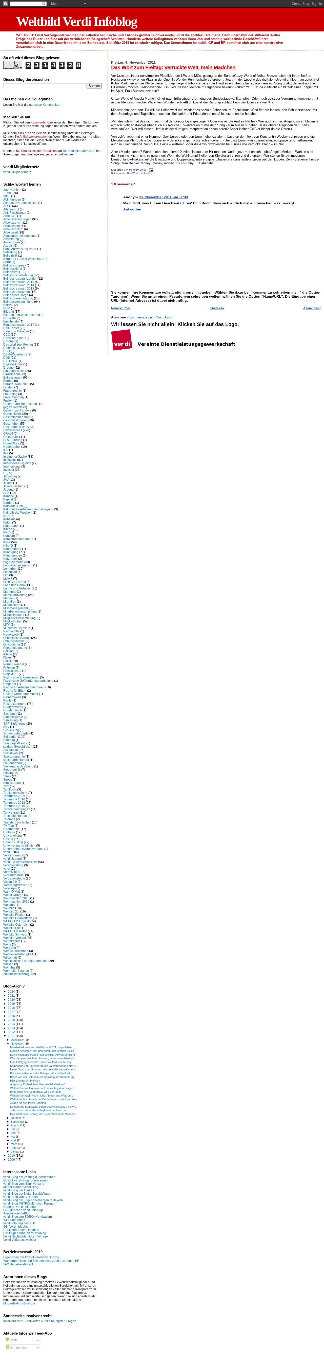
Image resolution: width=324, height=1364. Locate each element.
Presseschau (12, 670)
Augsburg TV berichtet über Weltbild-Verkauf (37, 1084)
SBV (6, 726)
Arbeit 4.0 (9, 216)
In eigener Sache (15, 456)
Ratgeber (9, 684)
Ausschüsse (11, 242)
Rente (7, 700)
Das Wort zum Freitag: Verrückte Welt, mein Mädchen (173, 67)
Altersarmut (11, 209)
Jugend (8, 489)
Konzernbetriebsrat (16, 539)
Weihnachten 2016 (16, 901)
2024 (12, 991)
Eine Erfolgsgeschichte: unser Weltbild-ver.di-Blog (40, 1062)
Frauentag (10, 394)
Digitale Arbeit (13, 364)
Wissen (8, 964)
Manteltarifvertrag (15, 595)
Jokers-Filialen (13, 486)
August (15, 1125)
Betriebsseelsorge (15, 295)
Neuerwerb (11, 634)
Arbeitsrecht (11, 225)
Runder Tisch (12, 710)
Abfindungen (12, 199)
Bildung (8, 311)
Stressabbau (12, 782)
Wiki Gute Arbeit (14, 1220)
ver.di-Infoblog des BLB (19, 1223)
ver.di (7, 852)
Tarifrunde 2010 (14, 799)
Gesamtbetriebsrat (16, 417)
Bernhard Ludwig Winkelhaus (23, 258)
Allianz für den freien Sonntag (28, 1102)
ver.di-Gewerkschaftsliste (20, 862)
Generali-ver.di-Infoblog (19, 1206)
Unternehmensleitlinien (19, 845)
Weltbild (8, 908)
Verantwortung (13, 865)
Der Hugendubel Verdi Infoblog (24, 1233)
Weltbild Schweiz (15, 934)
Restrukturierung (14, 703)
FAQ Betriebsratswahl (18, 1264)
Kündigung (10, 552)
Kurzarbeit (10, 558)
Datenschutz (12, 347)
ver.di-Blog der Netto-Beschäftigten (27, 1193)
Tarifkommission (14, 792)
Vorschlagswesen (15, 885)
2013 (12, 1028)
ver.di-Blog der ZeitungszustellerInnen (29, 1177)
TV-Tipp (8, 825)
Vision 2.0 (10, 881)
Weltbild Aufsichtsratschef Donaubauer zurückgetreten (43, 1099)
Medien (8, 598)
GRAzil (8, 433)
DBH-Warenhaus (15, 354)
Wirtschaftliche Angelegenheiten (25, 960)
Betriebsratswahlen (16, 291)
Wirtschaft (10, 957)
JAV (6, 479)
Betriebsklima (12, 268)
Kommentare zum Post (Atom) (151, 317)
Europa (8, 380)
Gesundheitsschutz (16, 426)
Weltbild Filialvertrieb (17, 918)
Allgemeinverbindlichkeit (20, 202)
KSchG (8, 545)
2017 (12, 1011)
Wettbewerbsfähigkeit (18, 954)
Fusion (8, 400)
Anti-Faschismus (14, 212)
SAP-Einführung (14, 723)
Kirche (7, 529)
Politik (7, 660)
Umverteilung (12, 835)
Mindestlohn (11, 604)
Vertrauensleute (14, 878)
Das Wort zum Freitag (139, 173)
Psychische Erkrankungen (21, 677)
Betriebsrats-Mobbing (18, 275)
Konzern (9, 535)
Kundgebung (12, 548)
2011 (12, 1035)
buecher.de (11, 321)
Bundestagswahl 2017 (18, 324)
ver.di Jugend (12, 858)
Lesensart (10, 571)
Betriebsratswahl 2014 (18, 285)
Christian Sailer (14, 337)
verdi (6, 868)
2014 (12, 1024)
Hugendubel (12, 446)
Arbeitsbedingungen (17, 219)
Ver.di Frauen (12, 855)
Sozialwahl (10, 753)
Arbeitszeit (10, 232)
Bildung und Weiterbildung (21, 314)
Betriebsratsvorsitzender (20, 278)
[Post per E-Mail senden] (150, 169)
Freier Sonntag (13, 397)
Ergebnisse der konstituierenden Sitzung (31, 1257)
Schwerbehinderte (16, 733)
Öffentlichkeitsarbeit (16, 637)
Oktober (16, 1117)
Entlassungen (12, 377)
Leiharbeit (10, 568)
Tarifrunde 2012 (14, 802)
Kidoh (7, 522)
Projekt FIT (10, 674)
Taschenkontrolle (15, 815)
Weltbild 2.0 (11, 911)
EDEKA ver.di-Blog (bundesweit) (25, 1180)
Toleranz (9, 819)
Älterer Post (312, 308)
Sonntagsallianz (14, 743)
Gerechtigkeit (12, 413)
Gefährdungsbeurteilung (20, 403)
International (12, 466)
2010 (12, 1155)
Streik (7, 776)
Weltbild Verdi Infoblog (76, 21)
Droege (8, 367)
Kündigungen (12, 555)
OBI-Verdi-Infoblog (16, 1226)
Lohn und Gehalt (14, 585)
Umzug (8, 838)
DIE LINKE (10, 361)
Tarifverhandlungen (16, 809)
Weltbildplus (11, 941)
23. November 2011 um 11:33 (163, 197)
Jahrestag (10, 476)
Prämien (9, 667)
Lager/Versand (13, 562)
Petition (8, 651)
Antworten (132, 209)
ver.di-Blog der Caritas (18, 1190)
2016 (12, 1015)
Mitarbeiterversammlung (20, 611)
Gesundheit (11, 423)
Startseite (217, 308)
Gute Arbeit (10, 436)
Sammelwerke (13, 717)
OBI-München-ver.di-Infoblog (23, 1210)
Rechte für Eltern (14, 690)
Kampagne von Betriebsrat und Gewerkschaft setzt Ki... (44, 1065)
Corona (8, 341)
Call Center (11, 328)
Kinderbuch (11, 525)
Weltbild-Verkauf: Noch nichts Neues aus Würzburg (41, 1095)
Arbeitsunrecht (13, 229)
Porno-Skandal (13, 664)
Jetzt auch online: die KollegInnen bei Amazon (38, 1110)
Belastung (10, 252)
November (18, 1043)
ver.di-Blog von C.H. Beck (20, 1196)
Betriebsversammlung (18, 301)
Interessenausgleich (17, 463)
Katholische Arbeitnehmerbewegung (28, 509)
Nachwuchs (11, 631)
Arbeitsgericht (12, 222)
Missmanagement (15, 608)
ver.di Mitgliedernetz (17, 172)
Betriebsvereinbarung (18, 298)
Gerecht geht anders (17, 410)
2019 (12, 1003)
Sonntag (9, 740)
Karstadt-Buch (13, 506)
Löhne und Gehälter (17, 588)
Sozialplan (10, 749)
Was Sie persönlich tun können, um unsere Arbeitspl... (43, 1058)
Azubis (8, 245)
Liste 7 (7, 578)
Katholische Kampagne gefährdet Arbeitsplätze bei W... (43, 1106)
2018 (6, 196)
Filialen (8, 387)
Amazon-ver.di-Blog (16, 1213)
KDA (6, 515)
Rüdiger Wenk (13, 707)
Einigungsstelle (14, 370)
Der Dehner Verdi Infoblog (21, 1229)
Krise (6, 542)
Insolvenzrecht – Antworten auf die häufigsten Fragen (39, 1321)
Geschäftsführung (15, 420)
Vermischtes (11, 871)
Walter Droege (13, 894)
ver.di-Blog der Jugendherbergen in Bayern (33, 1200)
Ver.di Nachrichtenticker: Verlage (25, 1236)
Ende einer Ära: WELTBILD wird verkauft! (35, 1091)
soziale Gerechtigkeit (17, 746)
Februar (16, 1147)
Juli (13, 1128)
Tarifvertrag (11, 812)
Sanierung (10, 720)
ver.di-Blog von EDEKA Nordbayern (27, 1216)
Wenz (7, 944)
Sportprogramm (14, 756)
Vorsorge (9, 888)
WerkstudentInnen (15, 951)
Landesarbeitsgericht (17, 565)
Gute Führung (12, 440)
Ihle (5, 453)
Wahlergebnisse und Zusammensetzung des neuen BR (41, 1261)
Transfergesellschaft (17, 822)
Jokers (7, 482)
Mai (13, 1136)
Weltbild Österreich (16, 924)
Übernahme (11, 829)
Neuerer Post (120, 308)
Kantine (8, 496)
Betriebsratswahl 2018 (18, 288)
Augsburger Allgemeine (19, 235)
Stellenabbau (12, 763)
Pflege (7, 654)
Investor (8, 469)
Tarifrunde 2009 (14, 796)
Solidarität (10, 736)
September (18, 1121)
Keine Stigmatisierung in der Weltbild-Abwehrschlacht (42, 1054)
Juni (14, 1132)
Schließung (11, 730)
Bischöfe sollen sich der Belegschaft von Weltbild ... (41, 1073)
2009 (12, 1159)
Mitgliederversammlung (19, 618)
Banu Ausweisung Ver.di (19, 248)
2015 (12, 1019)
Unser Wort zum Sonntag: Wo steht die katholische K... (43, 1069)
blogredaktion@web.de (79, 151)
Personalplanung (15, 647)
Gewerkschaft (12, 430)
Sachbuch (10, 713)
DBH (6, 351)
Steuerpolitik (12, 769)
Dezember (18, 1039)
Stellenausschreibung (18, 766)
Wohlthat (9, 967)
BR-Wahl (9, 318)
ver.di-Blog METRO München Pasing (28, 1203)
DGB (6, 357)
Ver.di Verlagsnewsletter (19, 1239)
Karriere (8, 502)
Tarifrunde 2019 (14, 805)
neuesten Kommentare (44, 104)
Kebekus (9, 519)
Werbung (9, 947)
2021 (12, 995)
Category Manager (16, 331)
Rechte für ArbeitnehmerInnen (24, 687)
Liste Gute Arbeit (14, 581)
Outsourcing (11, 644)
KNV (6, 532)
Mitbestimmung (13, 614)
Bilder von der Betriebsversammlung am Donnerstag (42, 1077)
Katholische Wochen (17, 512)
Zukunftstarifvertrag (16, 974)
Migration (9, 601)
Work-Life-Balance (16, 970)
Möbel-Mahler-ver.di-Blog (20, 1187)
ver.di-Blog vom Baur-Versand (23, 1183)
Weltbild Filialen (14, 914)
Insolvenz (9, 459)
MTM (6, 624)
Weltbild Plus (12, 927)
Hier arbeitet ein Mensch (25, 1080)
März (14, 1143)
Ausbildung (11, 239)
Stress (7, 779)
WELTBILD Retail (15, 931)
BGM (6, 308)
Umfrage (9, 832)
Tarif (6, 786)
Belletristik (10, 255)
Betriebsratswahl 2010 (18, 281)
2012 (12, 1031)
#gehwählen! (12, 189)
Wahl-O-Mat (11, 891)
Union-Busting (13, 842)
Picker (7, 657)
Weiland (9, 904)
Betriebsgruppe (14, 265)
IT (4, 473)
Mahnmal (9, 591)
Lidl (5, 575)
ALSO (7, 206)
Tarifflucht (9, 789)
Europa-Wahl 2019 (16, 384)
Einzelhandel (12, 374)
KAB (6, 492)
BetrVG (8, 305)
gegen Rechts (13, 407)
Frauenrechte (12, 390)
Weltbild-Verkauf (14, 937)
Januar (15, 1151)
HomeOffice (11, 443)
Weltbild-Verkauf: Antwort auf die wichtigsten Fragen (41, 1088)
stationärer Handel (16, 759)
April (14, 1140)
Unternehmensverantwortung (23, 848)
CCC (6, 334)
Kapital (8, 499)
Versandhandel (13, 875)
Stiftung (8, 773)
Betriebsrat (10, 272)
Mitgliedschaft (12, 621)
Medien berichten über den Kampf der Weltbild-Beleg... (43, 1050)
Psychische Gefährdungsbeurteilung (28, 680)
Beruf (7, 262)
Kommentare (18, 1347)
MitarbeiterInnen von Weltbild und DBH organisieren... (42, 1047)
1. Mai (7, 192)
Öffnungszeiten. (14, 641)
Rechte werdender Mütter (20, 693)
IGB (5, 450)
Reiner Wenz (12, 697)
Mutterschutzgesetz (16, 628)
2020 (12, 999)
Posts (13, 1340)
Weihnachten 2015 (16, 898)
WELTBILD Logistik (16, 921)
